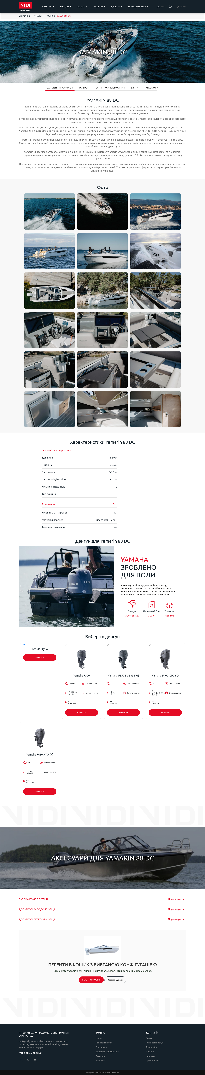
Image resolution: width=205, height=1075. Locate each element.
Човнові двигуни (104, 1043)
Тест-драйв (151, 1047)
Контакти (150, 1056)
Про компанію (153, 1060)
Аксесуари (152, 87)
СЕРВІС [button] (81, 6)
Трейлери (100, 1060)
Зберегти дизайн (115, 980)
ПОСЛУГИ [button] (98, 6)
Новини (150, 1051)
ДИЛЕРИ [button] (116, 6)
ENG (163, 6)
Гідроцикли (101, 1047)
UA (158, 6)
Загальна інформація (60, 87)
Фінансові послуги (155, 1043)
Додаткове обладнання (107, 1051)
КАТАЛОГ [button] (47, 6)
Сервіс (149, 1038)
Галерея (83, 87)
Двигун (135, 87)
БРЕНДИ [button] (64, 6)
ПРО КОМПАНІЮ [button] (137, 6)
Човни (99, 1038)
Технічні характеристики (110, 87)
